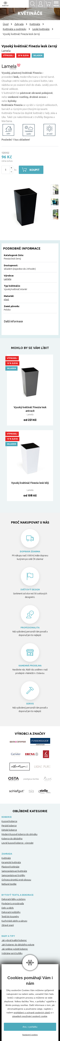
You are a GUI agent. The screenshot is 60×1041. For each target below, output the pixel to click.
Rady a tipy (8, 936)
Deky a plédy (8, 908)
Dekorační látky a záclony (14, 899)
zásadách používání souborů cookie (29, 1016)
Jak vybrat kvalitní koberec (14, 940)
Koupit (35, 169)
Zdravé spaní (8, 925)
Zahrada (19, 24)
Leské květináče (41, 29)
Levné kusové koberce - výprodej (17, 843)
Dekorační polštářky (11, 912)
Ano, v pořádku (30, 1027)
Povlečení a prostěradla (13, 903)
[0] (48, 4)
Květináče (35, 24)
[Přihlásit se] (40, 4)
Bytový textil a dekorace (18, 895)
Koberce (7, 817)
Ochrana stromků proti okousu (16, 880)
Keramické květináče (11, 862)
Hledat (32, 4)
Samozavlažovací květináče (14, 871)
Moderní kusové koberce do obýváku (19, 834)
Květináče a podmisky (14, 29)
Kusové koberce (9, 821)
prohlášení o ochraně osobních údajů (32, 1012)
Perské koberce (9, 825)
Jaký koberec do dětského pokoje (18, 944)
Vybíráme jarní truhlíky (12, 953)
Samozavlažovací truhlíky (13, 875)
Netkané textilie (9, 884)
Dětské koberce (9, 830)
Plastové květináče (10, 867)
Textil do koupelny (10, 916)
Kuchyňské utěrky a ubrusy (14, 921)
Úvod (5, 24)
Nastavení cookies (30, 1035)
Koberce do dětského (12, 838)
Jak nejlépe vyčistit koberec (15, 949)
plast (6, 299)
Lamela (7, 279)
